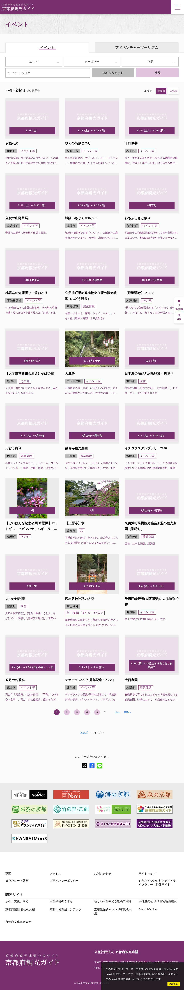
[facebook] (92, 765)
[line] (99, 765)
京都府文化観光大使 (18, 921)
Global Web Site (148, 909)
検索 (157, 72)
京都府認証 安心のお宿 (20, 909)
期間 (150, 61)
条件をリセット (113, 72)
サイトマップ (147, 873)
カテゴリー (92, 61)
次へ (117, 712)
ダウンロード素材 (16, 880)
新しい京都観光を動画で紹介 (113, 901)
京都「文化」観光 (16, 901)
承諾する (173, 983)
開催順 (161, 91)
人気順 (173, 91)
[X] (84, 765)
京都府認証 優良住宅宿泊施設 (158, 901)
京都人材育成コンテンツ (65, 909)
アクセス (55, 873)
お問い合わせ (102, 873)
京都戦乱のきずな (61, 901)
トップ (84, 732)
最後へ (127, 712)
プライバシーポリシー (64, 880)
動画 (8, 873)
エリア (33, 61)
